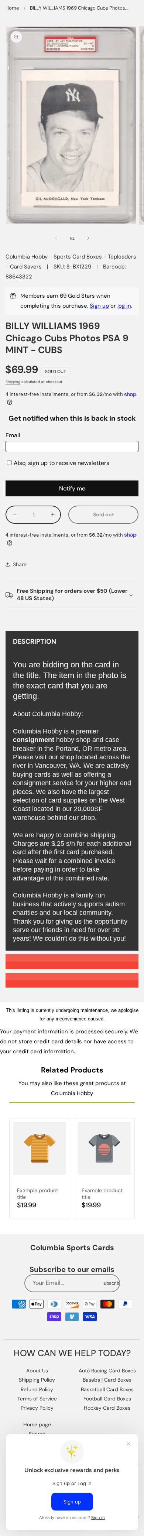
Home (12, 8)
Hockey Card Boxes (107, 1408)
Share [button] (20, 564)
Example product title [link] (37, 1193)
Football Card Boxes (107, 1398)
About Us (37, 1370)
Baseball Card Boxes (107, 1379)
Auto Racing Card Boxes (107, 1370)
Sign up (99, 305)
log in (124, 305)
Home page (37, 1424)
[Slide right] (88, 238)
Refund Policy (37, 1389)
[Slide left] (56, 238)
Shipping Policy (37, 1379)
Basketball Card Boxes (107, 1389)
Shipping (13, 381)
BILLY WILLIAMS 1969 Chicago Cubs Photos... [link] (79, 8)
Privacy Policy (37, 1408)
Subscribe (111, 1283)
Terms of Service (37, 1398)
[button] (72, 595)
